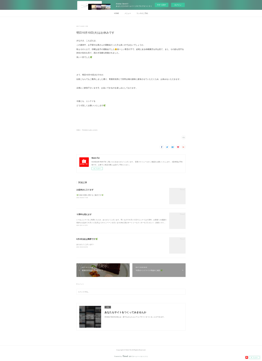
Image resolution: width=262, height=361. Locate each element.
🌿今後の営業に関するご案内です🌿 (89, 195)
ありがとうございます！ (85, 244)
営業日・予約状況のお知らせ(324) (86, 130)
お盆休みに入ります (85, 189)
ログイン (177, 5)
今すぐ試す (161, 4)
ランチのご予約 (142, 13)
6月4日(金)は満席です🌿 (87, 239)
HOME (116, 13)
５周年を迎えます (84, 214)
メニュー (127, 13)
